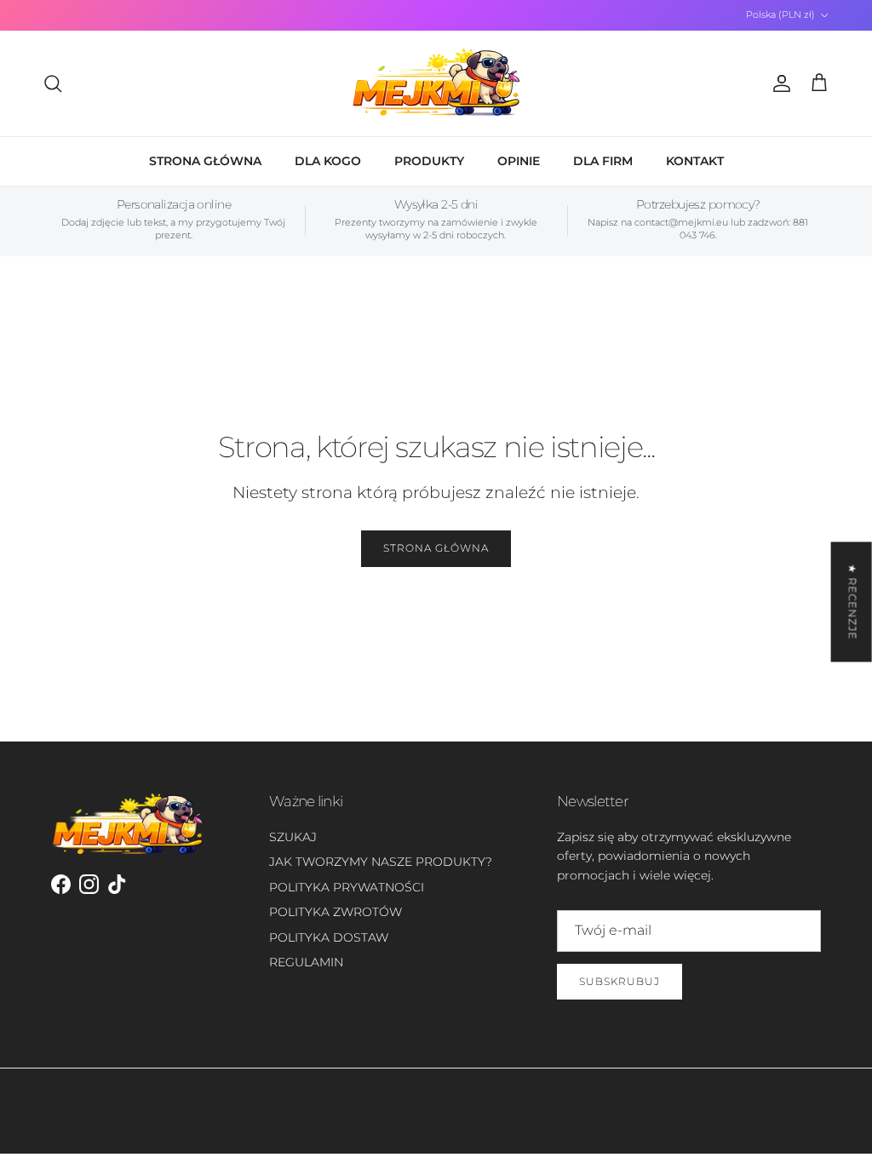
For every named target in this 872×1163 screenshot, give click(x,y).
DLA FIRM (603, 161)
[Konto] (778, 83)
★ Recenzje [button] (852, 601)
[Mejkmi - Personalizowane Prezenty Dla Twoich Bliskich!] (436, 83)
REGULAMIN (306, 962)
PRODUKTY (429, 161)
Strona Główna (435, 547)
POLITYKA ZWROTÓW (335, 912)
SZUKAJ (293, 837)
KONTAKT (695, 161)
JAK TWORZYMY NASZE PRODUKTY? (380, 861)
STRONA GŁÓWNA (205, 161)
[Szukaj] (53, 83)
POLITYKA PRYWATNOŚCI (346, 887)
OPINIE (518, 161)
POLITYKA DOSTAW (328, 937)
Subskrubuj (619, 981)
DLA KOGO (328, 161)
